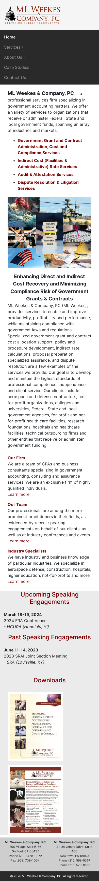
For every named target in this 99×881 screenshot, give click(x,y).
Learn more (18, 494)
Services (12, 47)
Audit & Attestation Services (46, 174)
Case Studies (16, 67)
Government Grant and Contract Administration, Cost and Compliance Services (50, 146)
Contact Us (15, 77)
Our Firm (16, 457)
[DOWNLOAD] (35, 726)
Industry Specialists (27, 551)
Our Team (17, 504)
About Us (13, 57)
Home (9, 36)
